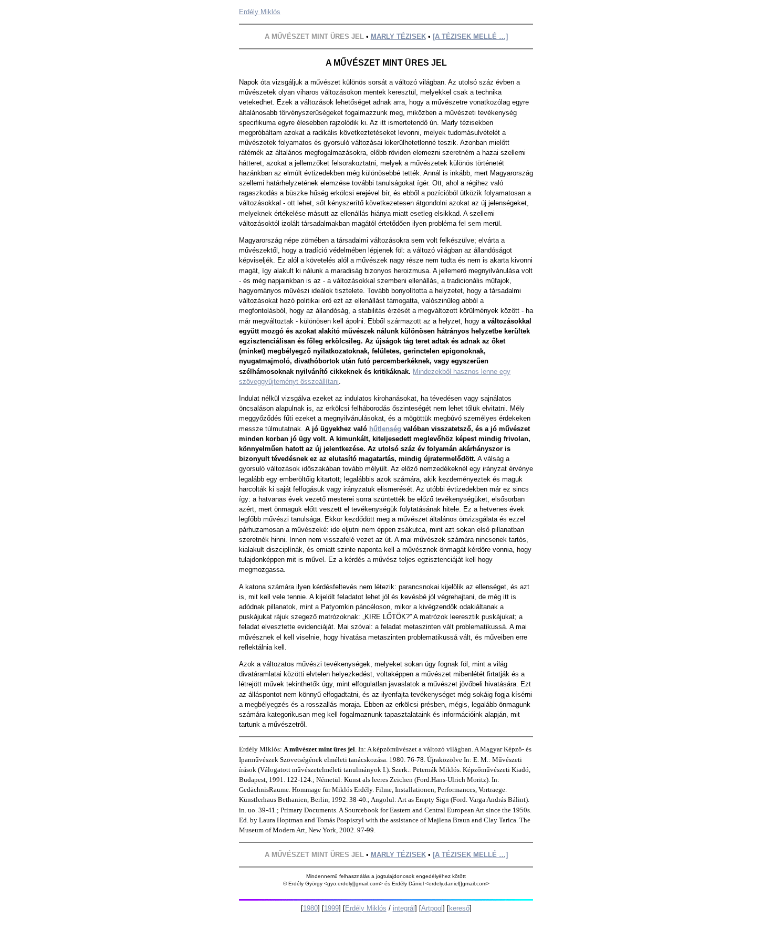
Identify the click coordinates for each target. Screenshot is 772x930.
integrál (404, 908)
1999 (331, 908)
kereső (459, 908)
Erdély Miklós (259, 12)
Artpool (432, 908)
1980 (310, 908)
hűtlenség (385, 429)
